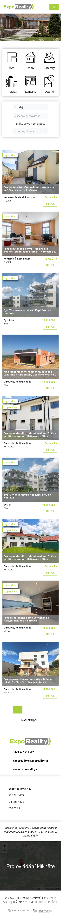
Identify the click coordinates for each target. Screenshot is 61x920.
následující (29, 720)
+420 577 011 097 (23, 752)
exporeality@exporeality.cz (30, 760)
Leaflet (39, 888)
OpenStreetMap (53, 888)
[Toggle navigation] (54, 7)
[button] (21, 862)
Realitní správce (46, 902)
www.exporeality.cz (26, 769)
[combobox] (30, 107)
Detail (50, 203)
